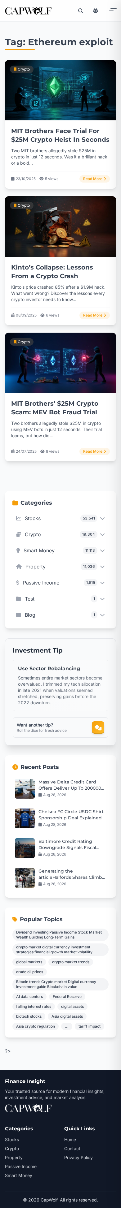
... (67, 1026)
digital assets (72, 1006)
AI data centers (29, 996)
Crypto (12, 1148)
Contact (72, 1148)
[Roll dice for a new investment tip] (98, 727)
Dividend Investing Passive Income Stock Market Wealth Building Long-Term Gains (59, 934)
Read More (92, 178)
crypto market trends (70, 962)
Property (14, 1157)
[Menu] (110, 10)
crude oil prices (29, 971)
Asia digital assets (67, 1016)
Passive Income (21, 1166)
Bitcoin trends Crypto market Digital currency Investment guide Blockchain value (56, 984)
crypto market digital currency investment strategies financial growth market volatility (54, 949)
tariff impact (89, 1026)
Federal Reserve (67, 996)
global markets (29, 962)
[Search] (80, 10)
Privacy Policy (78, 1157)
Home (70, 1139)
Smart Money (18, 1175)
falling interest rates (33, 1006)
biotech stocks (29, 1016)
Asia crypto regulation (35, 1026)
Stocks (12, 1139)
